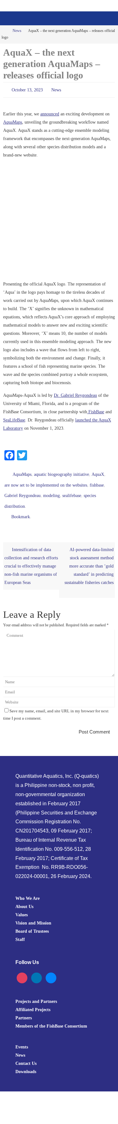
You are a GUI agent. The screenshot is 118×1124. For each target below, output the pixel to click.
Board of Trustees (32, 922)
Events (21, 1038)
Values (21, 905)
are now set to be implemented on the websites (45, 481)
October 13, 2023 (27, 89)
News (17, 31)
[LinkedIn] (36, 968)
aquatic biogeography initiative (61, 472)
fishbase (97, 481)
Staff (20, 930)
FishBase (95, 410)
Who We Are (27, 889)
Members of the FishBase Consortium (51, 1017)
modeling (51, 490)
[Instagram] (22, 968)
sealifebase (71, 490)
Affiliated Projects (32, 1001)
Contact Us (26, 1054)
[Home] (4, 31)
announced (49, 112)
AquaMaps (12, 120)
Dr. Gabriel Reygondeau (75, 393)
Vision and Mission (33, 914)
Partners (23, 1009)
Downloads (25, 1063)
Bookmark (20, 509)
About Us (24, 897)
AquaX (98, 472)
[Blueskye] (51, 968)
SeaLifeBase (14, 418)
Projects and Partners (36, 992)
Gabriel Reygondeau (22, 490)
